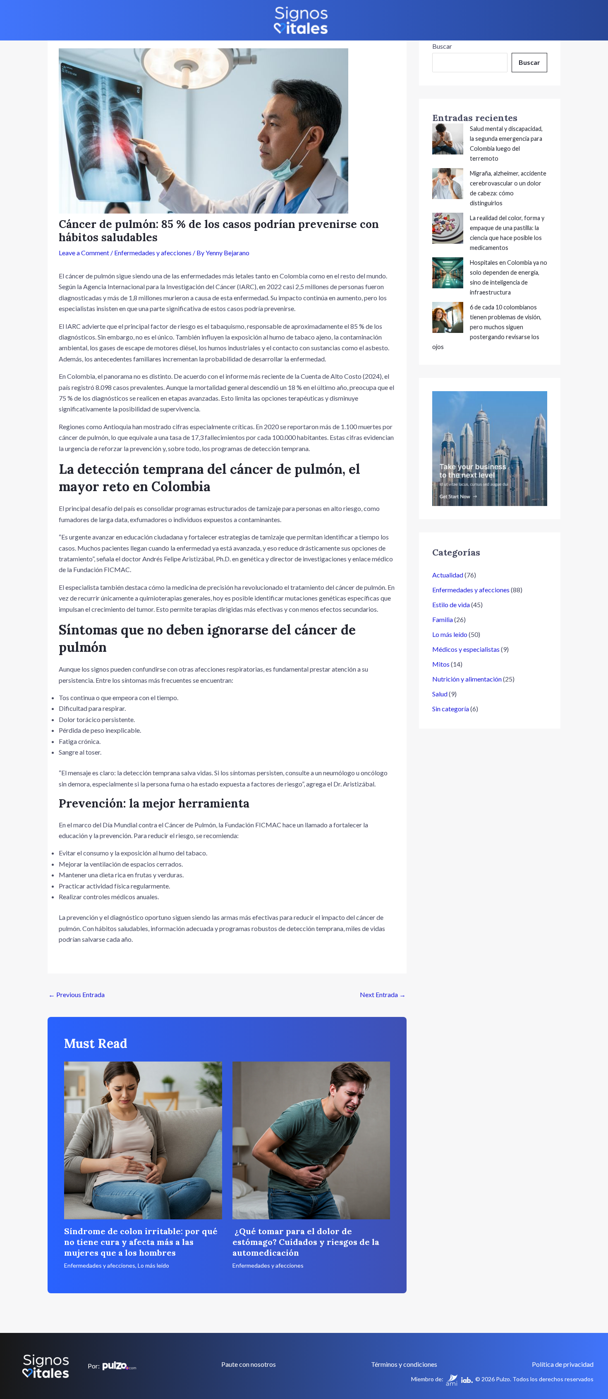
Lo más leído (153, 1265)
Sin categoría (450, 709)
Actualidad (447, 575)
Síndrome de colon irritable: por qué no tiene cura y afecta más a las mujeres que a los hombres (141, 1242)
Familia (442, 619)
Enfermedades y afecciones (152, 253)
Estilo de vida (451, 604)
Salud (440, 694)
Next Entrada (383, 994)
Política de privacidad (563, 1364)
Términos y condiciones (404, 1364)
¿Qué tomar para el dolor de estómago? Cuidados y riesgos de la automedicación (305, 1242)
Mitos (441, 664)
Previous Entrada (76, 994)
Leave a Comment (84, 253)
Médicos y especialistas (466, 649)
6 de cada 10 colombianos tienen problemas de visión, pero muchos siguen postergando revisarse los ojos (486, 327)
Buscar (442, 46)
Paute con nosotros (248, 1364)
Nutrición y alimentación (467, 679)
